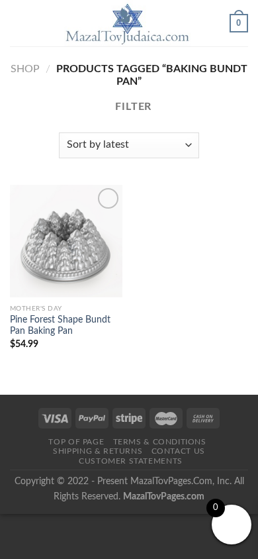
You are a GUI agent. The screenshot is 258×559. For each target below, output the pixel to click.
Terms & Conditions (159, 442)
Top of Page (76, 442)
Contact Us (178, 451)
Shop (25, 69)
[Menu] (18, 23)
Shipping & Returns (97, 451)
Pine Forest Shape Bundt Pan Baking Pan (60, 325)
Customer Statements (131, 461)
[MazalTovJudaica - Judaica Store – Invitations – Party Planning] (128, 23)
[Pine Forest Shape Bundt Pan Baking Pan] (66, 241)
